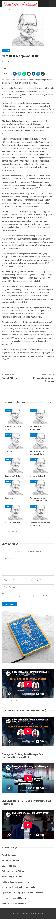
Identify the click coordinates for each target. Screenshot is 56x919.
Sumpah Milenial (9, 378)
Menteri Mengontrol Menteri (14, 898)
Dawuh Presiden (9, 866)
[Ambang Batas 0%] (40, 465)
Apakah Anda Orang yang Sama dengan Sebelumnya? (25, 893)
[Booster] (15, 441)
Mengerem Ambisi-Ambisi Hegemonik (18, 887)
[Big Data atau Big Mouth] (15, 416)
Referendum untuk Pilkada (13, 871)
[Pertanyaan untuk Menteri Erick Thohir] (40, 487)
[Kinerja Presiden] (15, 512)
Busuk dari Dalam (9, 855)
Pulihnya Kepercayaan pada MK (15, 882)
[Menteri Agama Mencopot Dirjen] (40, 441)
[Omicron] (15, 487)
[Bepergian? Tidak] (15, 465)
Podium (6, 50)
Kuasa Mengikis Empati (12, 877)
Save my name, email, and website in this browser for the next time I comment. (28, 597)
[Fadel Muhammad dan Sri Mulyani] (40, 512)
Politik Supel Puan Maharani (14, 903)
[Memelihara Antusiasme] (40, 416)
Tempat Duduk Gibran (11, 860)
